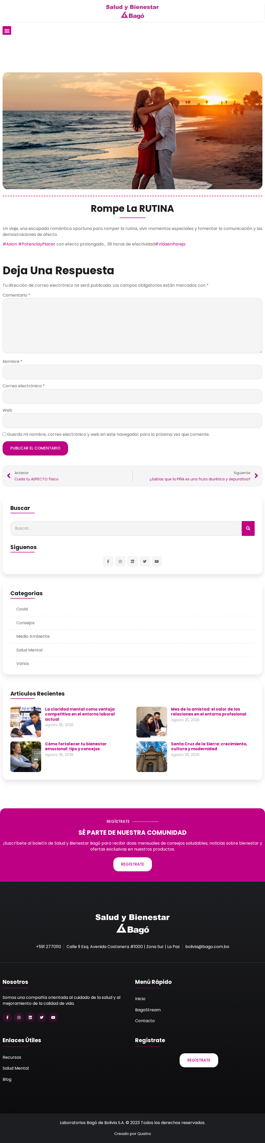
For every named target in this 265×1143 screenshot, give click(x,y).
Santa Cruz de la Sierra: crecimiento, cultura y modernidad (209, 746)
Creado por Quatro (132, 1133)
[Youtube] (157, 561)
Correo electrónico (24, 386)
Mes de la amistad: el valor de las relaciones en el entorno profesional (208, 711)
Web (7, 410)
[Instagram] (120, 561)
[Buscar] (248, 528)
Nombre (13, 361)
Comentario (16, 295)
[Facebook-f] (108, 561)
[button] (7, 30)
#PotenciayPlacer (36, 244)
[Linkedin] (132, 561)
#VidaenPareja (170, 244)
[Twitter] (145, 561)
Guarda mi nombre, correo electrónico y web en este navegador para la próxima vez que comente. (108, 434)
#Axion (10, 244)
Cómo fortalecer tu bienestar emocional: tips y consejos (76, 746)
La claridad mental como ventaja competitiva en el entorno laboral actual (80, 714)
